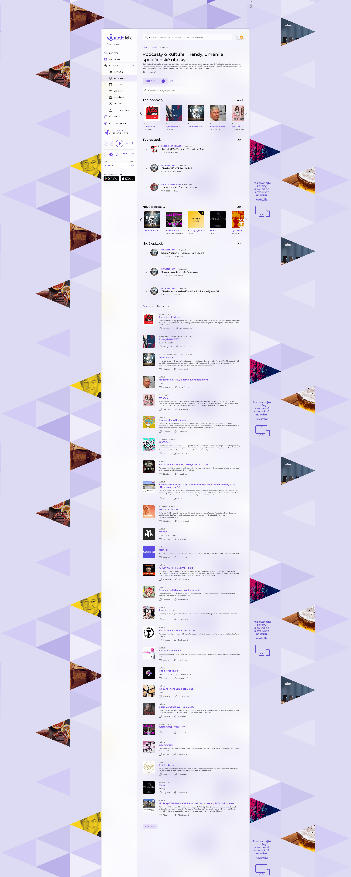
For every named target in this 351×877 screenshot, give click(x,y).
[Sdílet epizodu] (241, 151)
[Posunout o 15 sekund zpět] (106, 143)
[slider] (109, 161)
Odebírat (150, 81)
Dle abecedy (163, 306)
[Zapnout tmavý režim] (239, 37)
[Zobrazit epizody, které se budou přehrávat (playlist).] (131, 154)
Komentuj (109, 165)
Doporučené (149, 306)
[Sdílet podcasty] (171, 81)
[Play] (119, 143)
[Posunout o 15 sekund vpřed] (112, 143)
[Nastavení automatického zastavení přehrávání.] (118, 154)
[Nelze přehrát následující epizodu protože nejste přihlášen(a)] (127, 143)
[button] (119, 59)
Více (239, 100)
